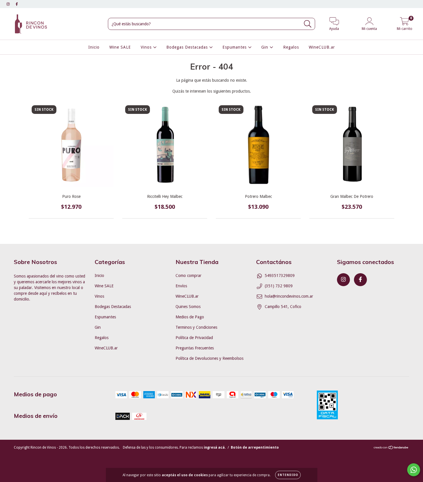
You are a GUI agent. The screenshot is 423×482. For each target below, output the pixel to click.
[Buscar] (308, 24)
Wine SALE (120, 47)
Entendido (288, 475)
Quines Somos (188, 306)
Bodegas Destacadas (187, 47)
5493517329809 (280, 275)
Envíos (181, 286)
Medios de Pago (190, 317)
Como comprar (188, 275)
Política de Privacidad (194, 337)
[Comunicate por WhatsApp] (413, 469)
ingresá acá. (215, 447)
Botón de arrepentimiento (255, 447)
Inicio (94, 47)
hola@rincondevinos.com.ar (289, 296)
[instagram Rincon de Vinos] (8, 4)
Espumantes (235, 47)
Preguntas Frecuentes (195, 348)
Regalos (291, 47)
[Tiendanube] (391, 448)
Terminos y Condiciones (196, 327)
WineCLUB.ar (322, 47)
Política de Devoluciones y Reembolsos (209, 358)
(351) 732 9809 (279, 286)
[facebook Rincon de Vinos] (16, 4)
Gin (265, 47)
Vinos (147, 47)
